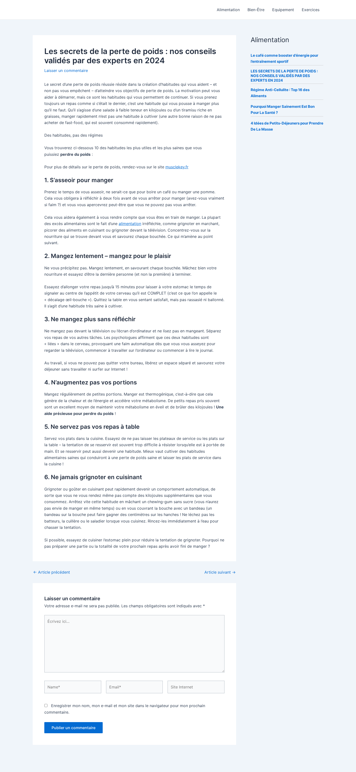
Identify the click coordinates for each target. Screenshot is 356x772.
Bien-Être (256, 9)
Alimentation (228, 9)
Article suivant (220, 572)
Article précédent (51, 572)
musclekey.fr (176, 166)
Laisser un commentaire (66, 70)
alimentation (130, 223)
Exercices (310, 9)
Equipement (283, 9)
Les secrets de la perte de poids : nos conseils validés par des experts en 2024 (284, 76)
